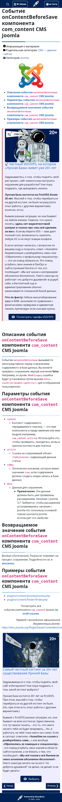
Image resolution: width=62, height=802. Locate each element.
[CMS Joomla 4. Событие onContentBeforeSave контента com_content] (31, 75)
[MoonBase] (20, 797)
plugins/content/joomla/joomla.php (28, 596)
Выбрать (33, 779)
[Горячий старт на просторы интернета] (36, 3)
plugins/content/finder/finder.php (27, 599)
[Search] (7, 4)
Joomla (25, 58)
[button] (20, 4)
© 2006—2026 (34, 798)
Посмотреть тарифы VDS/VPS (34, 317)
